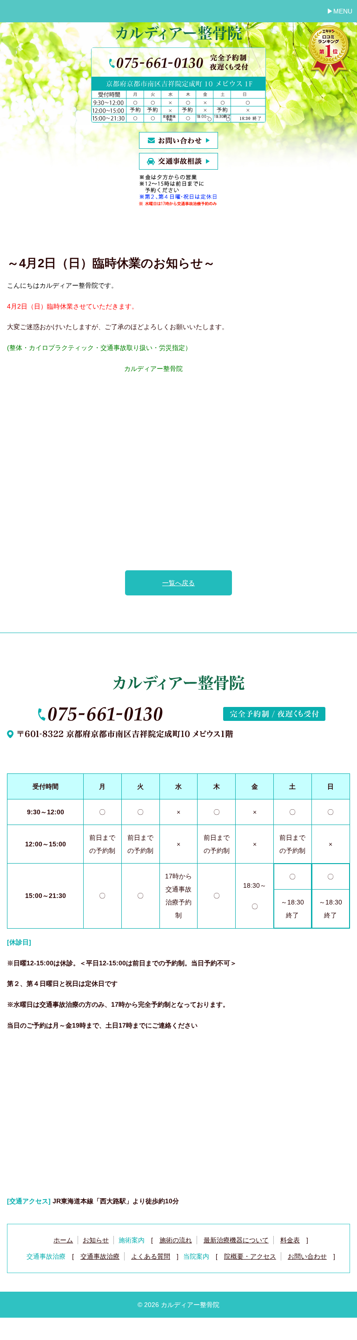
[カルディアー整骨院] (178, 35)
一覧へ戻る (178, 583)
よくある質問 (150, 1256)
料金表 (290, 1240)
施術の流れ (175, 1240)
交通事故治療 (99, 1256)
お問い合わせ (307, 1256)
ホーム (63, 1240)
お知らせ (96, 1240)
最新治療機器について (236, 1240)
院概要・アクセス (250, 1256)
